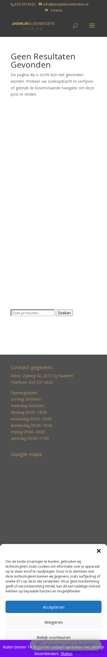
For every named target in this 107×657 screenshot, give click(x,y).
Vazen (16, 272)
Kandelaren (21, 196)
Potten (17, 247)
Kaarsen (18, 179)
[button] (99, 551)
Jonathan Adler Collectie (32, 170)
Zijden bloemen (24, 289)
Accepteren (53, 607)
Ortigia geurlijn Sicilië (29, 238)
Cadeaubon (21, 145)
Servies (17, 264)
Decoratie (19, 153)
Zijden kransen (24, 297)
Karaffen (18, 204)
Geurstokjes (21, 162)
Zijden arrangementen (30, 280)
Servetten (19, 255)
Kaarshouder (22, 188)
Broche (17, 137)
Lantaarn (19, 221)
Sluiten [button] (66, 653)
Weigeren (53, 622)
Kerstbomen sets (26, 213)
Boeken (17, 128)
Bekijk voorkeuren (54, 637)
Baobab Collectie (26, 120)
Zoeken (64, 312)
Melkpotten (21, 230)
